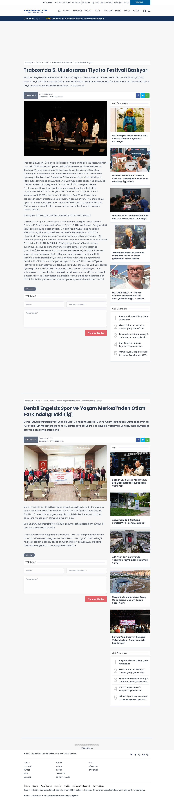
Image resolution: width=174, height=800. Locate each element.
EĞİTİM (118, 10)
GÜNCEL (66, 10)
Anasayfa (29, 62)
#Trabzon (30, 289)
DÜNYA (127, 10)
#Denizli (29, 555)
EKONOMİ (77, 10)
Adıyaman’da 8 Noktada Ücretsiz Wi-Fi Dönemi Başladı (75, 18)
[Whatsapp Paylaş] (147, 95)
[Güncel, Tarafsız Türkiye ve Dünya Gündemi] (35, 11)
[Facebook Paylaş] (138, 95)
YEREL (38, 401)
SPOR (97, 10)
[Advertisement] (87, 43)
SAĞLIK (136, 10)
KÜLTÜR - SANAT (42, 62)
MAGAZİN (108, 10)
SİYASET (88, 10)
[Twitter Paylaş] (143, 95)
